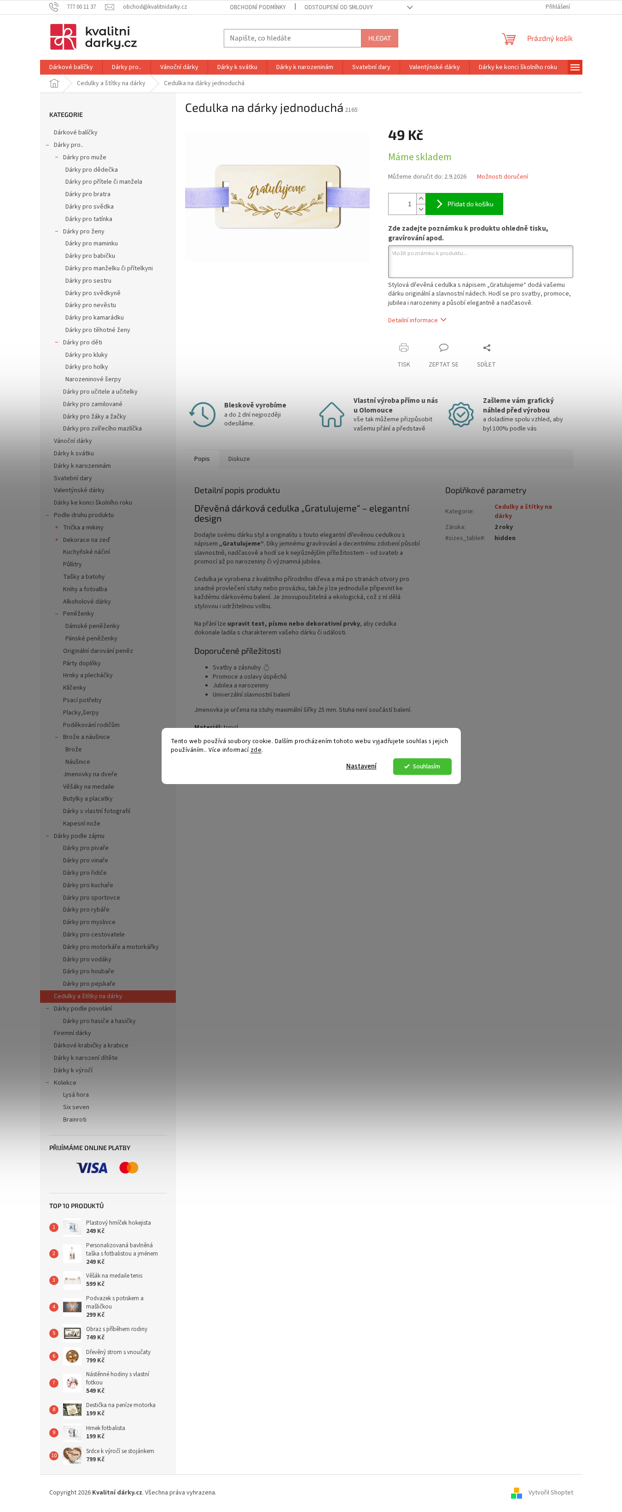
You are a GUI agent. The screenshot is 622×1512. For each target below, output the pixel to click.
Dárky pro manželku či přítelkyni (109, 268)
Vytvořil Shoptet (551, 1493)
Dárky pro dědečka (91, 169)
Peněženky (78, 613)
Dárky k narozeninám (82, 466)
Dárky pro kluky (86, 355)
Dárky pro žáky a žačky (94, 416)
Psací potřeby (82, 700)
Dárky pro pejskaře (89, 984)
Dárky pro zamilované (92, 404)
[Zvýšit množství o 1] (420, 198)
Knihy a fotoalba (85, 589)
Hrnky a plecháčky (88, 675)
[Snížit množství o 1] (420, 209)
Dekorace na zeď (86, 540)
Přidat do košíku (471, 204)
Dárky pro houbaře (88, 971)
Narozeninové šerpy (93, 379)
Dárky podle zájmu (79, 836)
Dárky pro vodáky (87, 959)
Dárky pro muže (84, 157)
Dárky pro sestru (88, 280)
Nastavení (361, 766)
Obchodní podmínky (258, 7)
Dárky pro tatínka (88, 219)
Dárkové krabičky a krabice (91, 1045)
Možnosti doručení (502, 177)
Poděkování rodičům (91, 725)
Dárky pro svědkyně (93, 293)
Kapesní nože (81, 823)
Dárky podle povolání (83, 1008)
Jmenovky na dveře (90, 774)
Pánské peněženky (91, 638)
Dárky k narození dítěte (86, 1058)
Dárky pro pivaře (86, 848)
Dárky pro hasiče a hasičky (99, 1021)
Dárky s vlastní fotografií (96, 811)
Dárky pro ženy (84, 231)
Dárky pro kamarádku (94, 317)
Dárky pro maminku (91, 243)
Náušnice (77, 762)
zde (256, 749)
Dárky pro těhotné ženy (97, 330)
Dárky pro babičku (90, 256)
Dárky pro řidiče (85, 873)
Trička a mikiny (83, 527)
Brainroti (75, 1119)
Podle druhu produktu (84, 515)
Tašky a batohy (84, 577)
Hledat (379, 38)
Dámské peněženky (92, 626)
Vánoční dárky (73, 441)
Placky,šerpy (81, 712)
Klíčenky (74, 687)
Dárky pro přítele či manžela (103, 181)
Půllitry (72, 564)
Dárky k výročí (73, 1070)
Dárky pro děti (82, 342)
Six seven (76, 1107)
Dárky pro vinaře (85, 860)
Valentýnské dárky (79, 490)
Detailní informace (413, 320)
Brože (73, 749)
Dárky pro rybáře (86, 909)
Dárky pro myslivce (89, 922)
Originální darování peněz (98, 651)
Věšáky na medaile (88, 786)
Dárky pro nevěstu (90, 305)
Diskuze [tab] (239, 459)
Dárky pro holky (86, 367)
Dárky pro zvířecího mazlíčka (102, 428)
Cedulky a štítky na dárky (88, 996)
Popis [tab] (202, 459)
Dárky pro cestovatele (94, 934)
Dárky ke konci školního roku (93, 502)
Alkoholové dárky (87, 601)
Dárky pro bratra (87, 194)
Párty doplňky (82, 663)
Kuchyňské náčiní (86, 552)
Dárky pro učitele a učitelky (100, 391)
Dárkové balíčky (76, 132)
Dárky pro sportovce (91, 897)
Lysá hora (76, 1094)
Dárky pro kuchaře (88, 885)
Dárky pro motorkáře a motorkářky (111, 947)
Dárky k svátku (74, 453)
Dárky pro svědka (89, 206)
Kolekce (65, 1082)
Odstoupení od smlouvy (338, 7)
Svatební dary (73, 478)
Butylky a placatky (88, 798)
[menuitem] (71, 67)
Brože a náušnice (86, 737)
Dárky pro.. (68, 145)
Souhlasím (426, 766)
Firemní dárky (72, 1033)
